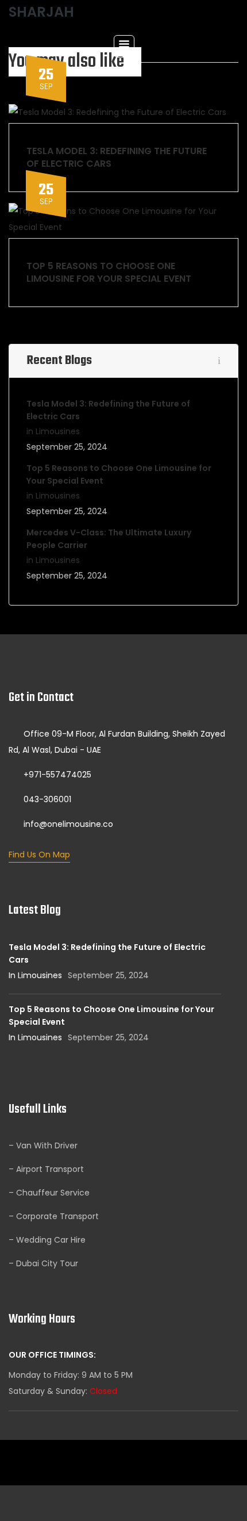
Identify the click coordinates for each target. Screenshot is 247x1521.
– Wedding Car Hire (47, 1240)
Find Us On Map (39, 854)
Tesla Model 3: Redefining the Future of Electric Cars (116, 157)
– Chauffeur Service (49, 1192)
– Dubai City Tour (43, 1263)
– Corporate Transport (54, 1216)
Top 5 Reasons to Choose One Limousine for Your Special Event (108, 272)
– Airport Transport (46, 1169)
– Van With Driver (43, 1145)
